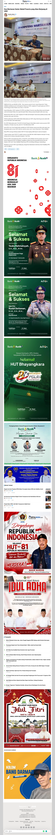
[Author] (5, 14)
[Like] (6, 831)
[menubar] (4, 1)
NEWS (5, 6)
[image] (48, 491)
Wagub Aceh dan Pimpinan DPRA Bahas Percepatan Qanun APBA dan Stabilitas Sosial (23, 489)
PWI (6, 149)
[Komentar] (10, 831)
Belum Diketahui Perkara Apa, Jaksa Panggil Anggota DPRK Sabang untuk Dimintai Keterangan (27, 640)
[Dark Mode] (51, 1)
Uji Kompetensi (11, 149)
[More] (43, 492)
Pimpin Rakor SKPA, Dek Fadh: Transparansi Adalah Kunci (17, 504)
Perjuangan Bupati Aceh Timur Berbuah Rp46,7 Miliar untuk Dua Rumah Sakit (23, 645)
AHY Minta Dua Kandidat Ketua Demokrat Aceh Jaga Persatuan (20, 650)
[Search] (49, 1)
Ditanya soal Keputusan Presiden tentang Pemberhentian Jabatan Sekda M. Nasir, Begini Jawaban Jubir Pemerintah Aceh (28, 660)
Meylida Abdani (11, 14)
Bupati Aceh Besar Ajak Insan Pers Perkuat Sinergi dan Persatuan (21, 670)
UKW (18, 149)
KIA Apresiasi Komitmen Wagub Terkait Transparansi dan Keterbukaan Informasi (22, 496)
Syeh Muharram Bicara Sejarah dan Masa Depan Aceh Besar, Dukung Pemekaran (24, 680)
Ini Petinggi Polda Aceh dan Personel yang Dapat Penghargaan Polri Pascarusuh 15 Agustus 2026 (28, 675)
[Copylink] (46, 831)
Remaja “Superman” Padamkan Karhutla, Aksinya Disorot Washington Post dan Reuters (26, 685)
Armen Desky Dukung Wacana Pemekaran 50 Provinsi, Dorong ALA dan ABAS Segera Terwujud (27, 665)
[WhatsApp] (43, 831)
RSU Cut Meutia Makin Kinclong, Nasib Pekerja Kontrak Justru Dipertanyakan (23, 654)
